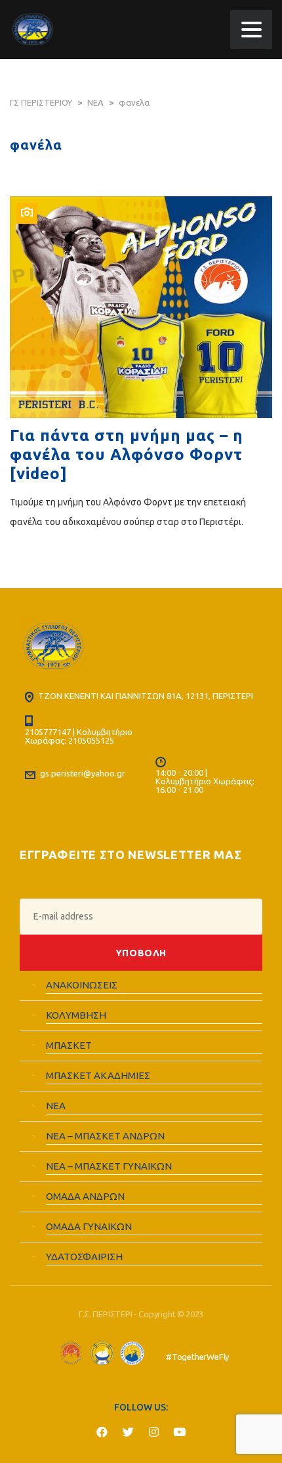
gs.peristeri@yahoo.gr (82, 773)
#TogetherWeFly (197, 1357)
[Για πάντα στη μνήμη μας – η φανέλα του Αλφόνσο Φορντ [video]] (141, 307)
